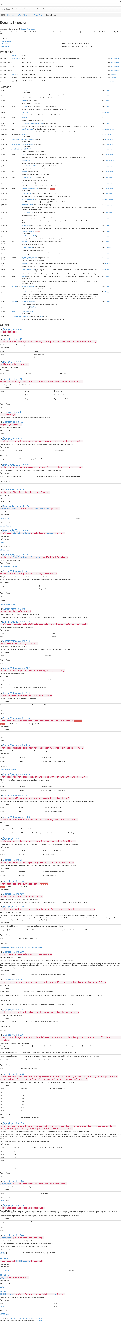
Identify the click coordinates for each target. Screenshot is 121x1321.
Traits (45, 9)
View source (31, 29)
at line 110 (18, 881)
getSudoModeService (28, 149)
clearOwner (25, 112)
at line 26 (24, 464)
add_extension (26, 242)
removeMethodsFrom (28, 199)
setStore (24, 139)
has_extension (26, 263)
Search (58, 9)
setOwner (24, 101)
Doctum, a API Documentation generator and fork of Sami (26, 1318)
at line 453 (18, 1123)
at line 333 (24, 816)
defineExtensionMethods (29, 236)
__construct (25, 90)
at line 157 (24, 667)
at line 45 (4, 1258)
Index (51, 9)
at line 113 (18, 438)
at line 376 (18, 1034)
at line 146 (24, 640)
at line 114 (24, 608)
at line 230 (24, 745)
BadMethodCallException (8, 604)
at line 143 (5, 1291)
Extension (27, 15)
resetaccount (25, 307)
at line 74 (17, 379)
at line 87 (17, 411)
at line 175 (18, 906)
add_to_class (25, 95)
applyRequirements (27, 129)
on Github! (40, 1320)
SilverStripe (10, 15)
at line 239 (18, 951)
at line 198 (24, 718)
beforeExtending (26, 218)
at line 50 (17, 339)
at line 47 (23, 571)
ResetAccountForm (27, 312)
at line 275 (24, 774)
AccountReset (38, 15)
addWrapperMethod (28, 205)
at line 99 (17, 859)
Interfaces (37, 9)
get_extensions (26, 253)
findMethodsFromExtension (30, 189)
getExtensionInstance (28, 286)
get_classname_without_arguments (32, 123)
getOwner (24, 118)
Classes (18, 9)
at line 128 (24, 621)
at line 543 (18, 1235)
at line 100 (18, 421)
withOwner (25, 106)
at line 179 (24, 693)
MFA (19, 15)
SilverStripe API (7, 9)
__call (23, 154)
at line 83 (17, 838)
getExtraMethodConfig (28, 177)
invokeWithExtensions (28, 269)
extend (24, 277)
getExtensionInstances (28, 301)
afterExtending (26, 225)
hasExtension (26, 292)
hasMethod (25, 171)
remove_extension (27, 247)
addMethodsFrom (27, 193)
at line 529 (18, 1205)
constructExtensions (28, 231)
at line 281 (18, 979)
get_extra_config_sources (29, 258)
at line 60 (17, 361)
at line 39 (17, 329)
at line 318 (24, 795)
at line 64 (24, 506)
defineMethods (26, 160)
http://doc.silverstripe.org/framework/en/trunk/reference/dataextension (21, 947)
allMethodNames (27, 183)
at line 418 (18, 1074)
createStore (25, 144)
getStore (24, 135)
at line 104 (5, 1274)
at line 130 (18, 893)
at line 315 (18, 1009)
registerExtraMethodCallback (30, 166)
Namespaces (28, 9)
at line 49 (24, 489)
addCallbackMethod (27, 212)
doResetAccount (26, 316)
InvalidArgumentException (8, 770)
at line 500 (18, 1181)
